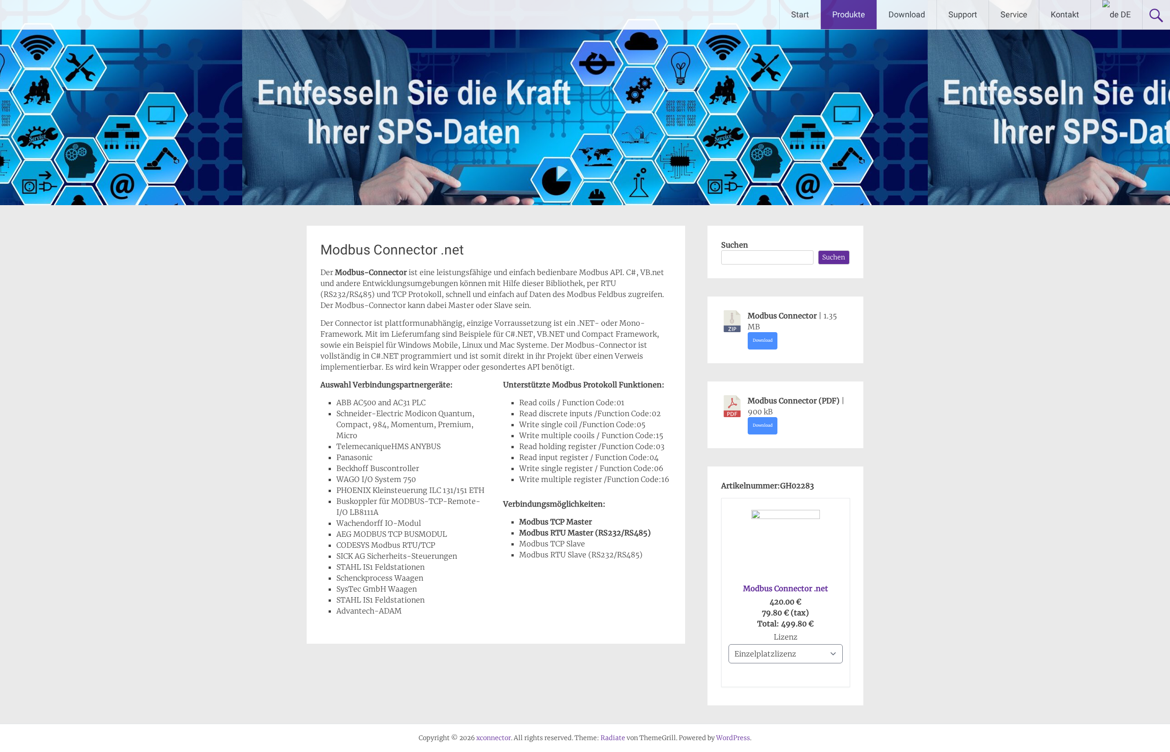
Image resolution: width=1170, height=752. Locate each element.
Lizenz (786, 636)
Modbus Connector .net (785, 588)
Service (1013, 14)
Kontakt (1065, 14)
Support (962, 14)
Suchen (734, 244)
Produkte (848, 14)
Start (800, 14)
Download (906, 14)
